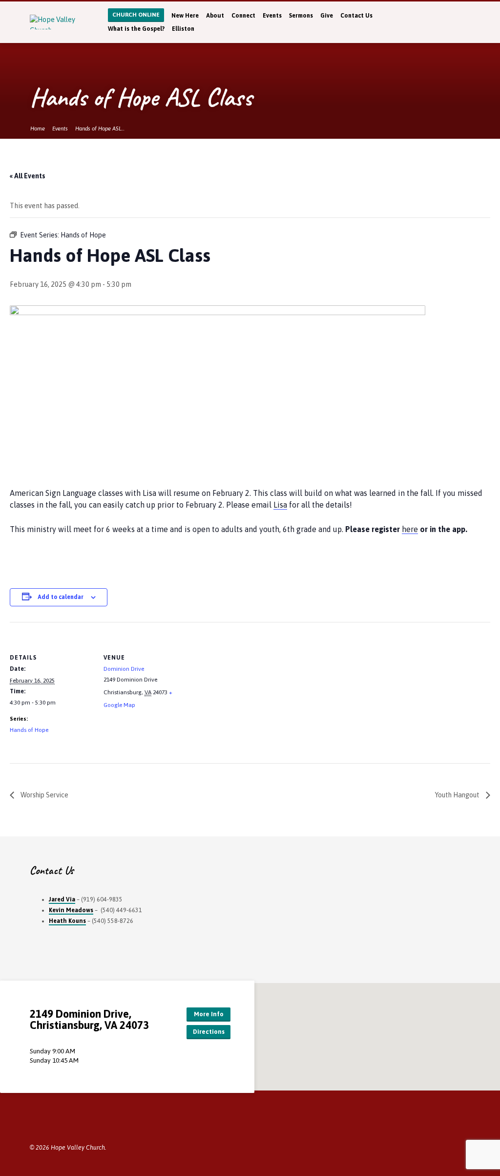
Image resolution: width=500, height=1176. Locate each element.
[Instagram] (73, 1122)
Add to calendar (60, 597)
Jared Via (62, 899)
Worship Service (43, 795)
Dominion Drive (124, 668)
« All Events (27, 176)
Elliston (183, 28)
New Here (185, 15)
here (410, 529)
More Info (209, 1014)
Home (37, 128)
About (215, 15)
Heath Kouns (67, 921)
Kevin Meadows (71, 910)
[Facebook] (466, 22)
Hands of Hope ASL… (100, 128)
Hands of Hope (29, 730)
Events (272, 15)
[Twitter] (456, 22)
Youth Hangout (458, 795)
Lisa (280, 504)
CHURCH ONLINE (136, 14)
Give (326, 15)
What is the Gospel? (136, 28)
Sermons (301, 15)
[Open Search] (445, 22)
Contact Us (356, 15)
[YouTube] (60, 1122)
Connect (243, 15)
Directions (209, 1031)
